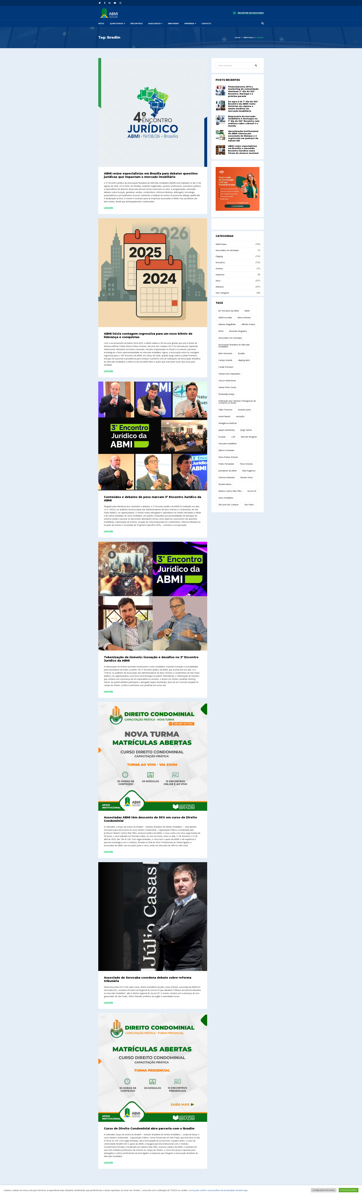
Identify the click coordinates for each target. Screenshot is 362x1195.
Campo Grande (225, 360)
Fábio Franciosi (225, 409)
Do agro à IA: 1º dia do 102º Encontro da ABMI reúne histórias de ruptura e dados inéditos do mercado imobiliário (243, 106)
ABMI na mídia (225, 317)
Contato (206, 23)
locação (222, 436)
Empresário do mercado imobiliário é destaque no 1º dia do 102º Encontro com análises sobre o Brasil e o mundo (243, 121)
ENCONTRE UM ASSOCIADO (251, 13)
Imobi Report (224, 416)
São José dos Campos (228, 504)
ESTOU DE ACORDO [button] (348, 1190)
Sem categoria (222, 292)
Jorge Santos (246, 430)
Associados (154, 23)
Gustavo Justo (244, 409)
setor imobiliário (225, 497)
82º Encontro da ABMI (228, 310)
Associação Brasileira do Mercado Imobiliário (234, 345)
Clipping (219, 256)
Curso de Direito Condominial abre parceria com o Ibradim (149, 1128)
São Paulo (249, 504)
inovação (240, 416)
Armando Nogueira (238, 331)
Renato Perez (246, 477)
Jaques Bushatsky (226, 430)
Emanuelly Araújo (226, 394)
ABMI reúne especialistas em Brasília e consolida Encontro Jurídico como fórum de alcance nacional (243, 149)
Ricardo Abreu (224, 484)
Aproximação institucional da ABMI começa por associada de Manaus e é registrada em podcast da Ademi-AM (243, 136)
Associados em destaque (227, 250)
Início (101, 23)
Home (237, 37)
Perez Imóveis (246, 464)
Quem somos (116, 23)
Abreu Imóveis (244, 317)
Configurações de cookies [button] (324, 1190)
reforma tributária (226, 477)
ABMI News (173, 23)
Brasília (241, 353)
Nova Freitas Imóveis (228, 457)
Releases (220, 286)
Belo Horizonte (225, 353)
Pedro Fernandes (226, 464)
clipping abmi (244, 360)
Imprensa (189, 23)
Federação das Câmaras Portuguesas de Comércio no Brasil (237, 402)
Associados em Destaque (230, 338)
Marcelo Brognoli (249, 436)
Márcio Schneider (226, 450)
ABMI (247, 310)
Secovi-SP (251, 491)
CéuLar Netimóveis (227, 380)
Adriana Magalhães (227, 324)
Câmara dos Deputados (229, 373)
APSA (220, 331)
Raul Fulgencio (249, 470)
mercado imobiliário (227, 443)
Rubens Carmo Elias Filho (230, 491)
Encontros (137, 23)
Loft (233, 436)
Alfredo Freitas (248, 324)
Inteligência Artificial (227, 423)
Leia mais (108, 208)
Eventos (219, 268)
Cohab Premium (225, 367)
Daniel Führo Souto (227, 387)
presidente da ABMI (227, 470)
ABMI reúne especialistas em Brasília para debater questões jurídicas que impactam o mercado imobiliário (151, 175)
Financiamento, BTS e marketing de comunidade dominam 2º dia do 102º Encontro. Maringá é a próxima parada (243, 91)
